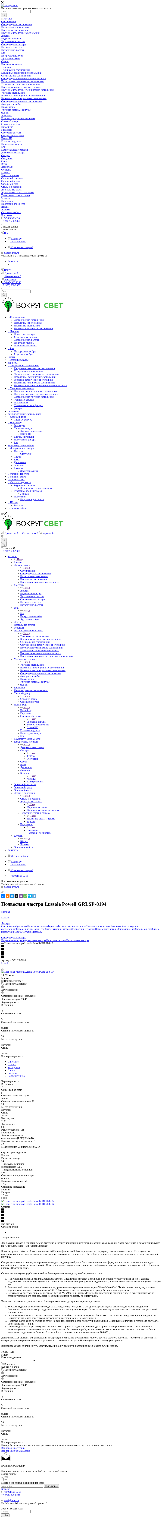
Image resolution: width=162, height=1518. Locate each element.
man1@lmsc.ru (11, 252)
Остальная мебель (32, 931)
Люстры (24, 590)
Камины (31, 778)
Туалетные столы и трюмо (41, 818)
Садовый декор (28, 699)
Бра (22, 613)
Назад (20, 559)
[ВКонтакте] (3, 896)
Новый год (26, 710)
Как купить (14, 1067)
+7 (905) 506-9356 (11, 218)
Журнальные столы (37, 807)
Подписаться (51, 1486)
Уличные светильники (32, 664)
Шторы (24, 841)
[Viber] (21, 896)
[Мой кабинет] (2, 536)
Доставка (13, 1073)
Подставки (32, 830)
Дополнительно (16, 1076)
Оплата (12, 1070)
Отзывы (12, 1064)
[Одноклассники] (7, 896)
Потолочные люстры (77, 940)
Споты (23, 926)
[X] (16, 896)
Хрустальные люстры (34, 940)
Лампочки (116, 926)
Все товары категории (13, 1448)
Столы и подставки (30, 798)
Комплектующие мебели (57, 929)
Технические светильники (34, 636)
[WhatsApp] (25, 896)
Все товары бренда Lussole (15, 1450)
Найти (5, 1515)
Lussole (5, 963)
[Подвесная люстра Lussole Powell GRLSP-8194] (27, 971)
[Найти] (3, 15)
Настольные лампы (37, 926)
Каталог (18, 562)
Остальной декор (126, 929)
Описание (13, 1061)
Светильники (27, 570)
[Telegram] (34, 896)
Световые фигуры (36, 721)
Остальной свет (143, 929)
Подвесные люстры (11, 940)
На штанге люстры (56, 940)
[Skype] (30, 896)
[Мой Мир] (12, 896)
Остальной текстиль (106, 929)
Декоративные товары (32, 747)
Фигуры (31, 756)
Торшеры (53, 926)
